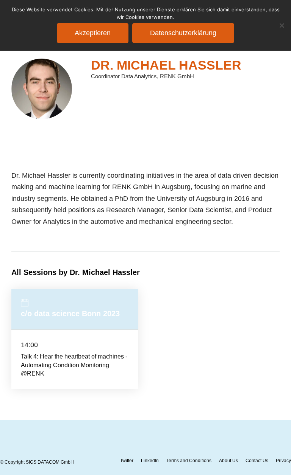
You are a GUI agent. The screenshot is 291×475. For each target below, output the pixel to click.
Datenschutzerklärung (183, 33)
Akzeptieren (93, 33)
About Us (228, 460)
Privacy (283, 460)
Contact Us (257, 460)
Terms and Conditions (188, 460)
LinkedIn (150, 460)
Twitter (126, 460)
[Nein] (281, 25)
